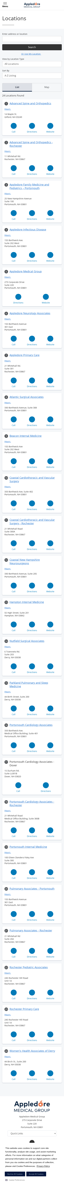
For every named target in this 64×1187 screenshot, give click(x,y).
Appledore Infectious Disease (28, 229)
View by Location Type (13, 59)
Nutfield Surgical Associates (27, 641)
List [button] (17, 87)
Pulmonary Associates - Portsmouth (32, 888)
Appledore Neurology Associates (30, 313)
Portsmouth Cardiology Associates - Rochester (32, 803)
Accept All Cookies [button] (36, 1174)
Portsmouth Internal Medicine (28, 847)
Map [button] (46, 87)
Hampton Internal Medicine (27, 602)
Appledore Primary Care (24, 355)
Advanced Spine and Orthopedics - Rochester (31, 144)
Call (13, 131)
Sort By (5, 70)
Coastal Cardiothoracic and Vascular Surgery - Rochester (32, 521)
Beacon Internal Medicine (26, 436)
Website (50, 131)
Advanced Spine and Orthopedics (30, 103)
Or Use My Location (31, 53)
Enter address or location (14, 34)
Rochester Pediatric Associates (29, 967)
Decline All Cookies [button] (15, 1174)
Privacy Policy (43, 1166)
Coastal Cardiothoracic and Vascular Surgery (32, 479)
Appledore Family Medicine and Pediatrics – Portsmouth (29, 186)
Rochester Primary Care (24, 1009)
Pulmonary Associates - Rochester (31, 930)
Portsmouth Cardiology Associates (31, 725)
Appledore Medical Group (26, 271)
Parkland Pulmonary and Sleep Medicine (29, 684)
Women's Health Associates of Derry (32, 1051)
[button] (15, 1180)
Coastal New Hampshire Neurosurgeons (25, 561)
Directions (32, 131)
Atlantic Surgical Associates (27, 397)
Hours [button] (7, 109)
